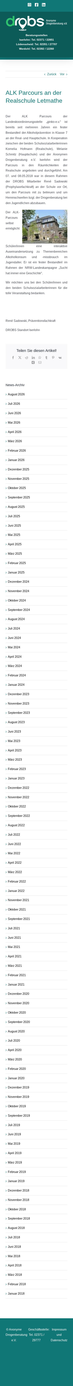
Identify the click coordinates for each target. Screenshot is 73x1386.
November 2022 (18, 797)
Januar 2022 (16, 890)
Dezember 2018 (18, 1190)
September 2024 (19, 609)
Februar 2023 (17, 769)
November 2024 (18, 591)
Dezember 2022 (18, 787)
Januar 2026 (16, 460)
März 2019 (15, 1162)
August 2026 (16, 394)
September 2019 (19, 1115)
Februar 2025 (17, 563)
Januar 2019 (16, 1181)
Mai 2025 (14, 534)
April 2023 (15, 750)
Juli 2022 (14, 834)
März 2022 (15, 872)
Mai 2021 (14, 947)
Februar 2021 (17, 975)
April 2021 (15, 956)
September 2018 (19, 1218)
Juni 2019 (14, 1134)
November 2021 (18, 900)
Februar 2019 (17, 1171)
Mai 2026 (14, 422)
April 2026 (15, 432)
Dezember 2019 (18, 1087)
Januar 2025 (16, 572)
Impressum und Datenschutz (59, 1335)
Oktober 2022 (17, 806)
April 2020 (15, 1050)
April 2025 (15, 544)
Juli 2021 (14, 928)
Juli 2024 (14, 628)
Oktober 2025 (17, 488)
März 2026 (15, 441)
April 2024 (15, 656)
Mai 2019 (14, 1143)
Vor (62, 74)
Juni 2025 (14, 525)
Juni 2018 (14, 1246)
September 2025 (19, 497)
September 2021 (19, 918)
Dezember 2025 (18, 469)
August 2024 (16, 619)
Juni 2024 (14, 637)
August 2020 (16, 1031)
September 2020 (19, 1022)
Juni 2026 (14, 413)
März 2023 (15, 759)
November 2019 (18, 1096)
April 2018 (15, 1265)
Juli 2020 (14, 1040)
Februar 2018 (17, 1284)
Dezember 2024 (18, 581)
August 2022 (16, 825)
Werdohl (24, 48)
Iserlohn (24, 39)
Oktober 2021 (17, 909)
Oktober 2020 (17, 1012)
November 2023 (18, 703)
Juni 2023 (14, 731)
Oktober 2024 (17, 600)
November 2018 (18, 1199)
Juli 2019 (14, 1125)
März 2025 (15, 553)
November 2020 (18, 1003)
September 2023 (19, 712)
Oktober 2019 (17, 1106)
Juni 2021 (14, 937)
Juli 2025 (14, 516)
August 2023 (16, 722)
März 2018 (15, 1274)
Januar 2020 (16, 1078)
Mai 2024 (14, 647)
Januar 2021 (16, 984)
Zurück (51, 74)
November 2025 (18, 478)
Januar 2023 (16, 778)
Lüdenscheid (24, 44)
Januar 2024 (16, 684)
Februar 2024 (17, 675)
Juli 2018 (14, 1237)
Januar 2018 (16, 1293)
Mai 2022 (14, 853)
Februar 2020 (17, 1068)
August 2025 (16, 506)
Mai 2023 (14, 741)
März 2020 (15, 1059)
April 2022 (15, 862)
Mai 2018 (14, 1256)
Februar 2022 (17, 881)
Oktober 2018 (17, 1209)
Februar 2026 (17, 450)
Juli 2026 (14, 403)
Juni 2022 (14, 844)
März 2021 (15, 965)
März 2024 (15, 666)
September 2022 (19, 815)
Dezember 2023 (18, 694)
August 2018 (16, 1228)
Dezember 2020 (18, 993)
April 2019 (15, 1153)
